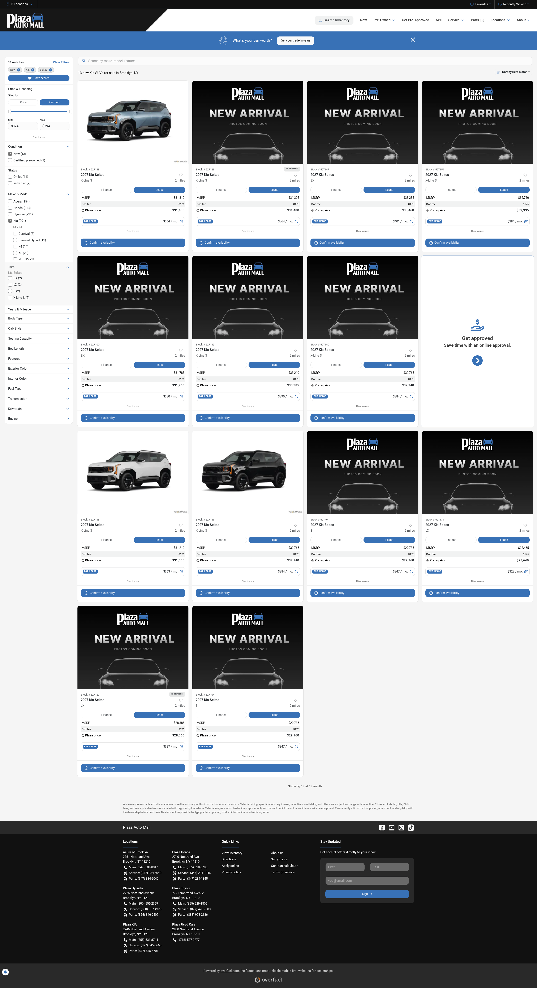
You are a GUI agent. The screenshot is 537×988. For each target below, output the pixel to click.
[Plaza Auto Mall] (25, 20)
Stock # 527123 (205, 169)
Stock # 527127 (90, 694)
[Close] (413, 40)
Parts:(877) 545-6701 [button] (143, 951)
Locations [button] (498, 20)
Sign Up (367, 894)
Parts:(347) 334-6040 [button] (143, 878)
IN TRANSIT (292, 168)
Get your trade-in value (295, 40)
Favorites (481, 4)
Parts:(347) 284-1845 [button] (193, 878)
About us (277, 853)
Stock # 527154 (434, 169)
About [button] (521, 20)
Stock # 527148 (90, 519)
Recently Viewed (514, 4)
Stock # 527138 (90, 169)
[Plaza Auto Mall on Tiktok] (409, 827)
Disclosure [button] (39, 137)
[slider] (8, 111)
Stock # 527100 (90, 344)
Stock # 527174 (434, 519)
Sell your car (279, 859)
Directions (229, 859)
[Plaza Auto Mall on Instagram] (399, 827)
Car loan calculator (284, 866)
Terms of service (283, 872)
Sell (439, 20)
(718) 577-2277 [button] (189, 940)
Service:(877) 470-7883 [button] (194, 909)
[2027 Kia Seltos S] (362, 472)
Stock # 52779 (319, 519)
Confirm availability (102, 242)
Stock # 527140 (319, 344)
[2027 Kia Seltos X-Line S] (133, 122)
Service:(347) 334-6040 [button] (145, 873)
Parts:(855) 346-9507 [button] (143, 915)
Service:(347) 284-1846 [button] (194, 873)
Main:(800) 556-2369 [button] (143, 903)
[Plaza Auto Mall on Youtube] (390, 827)
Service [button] (454, 20)
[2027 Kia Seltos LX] (477, 472)
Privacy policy (231, 872)
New (363, 20)
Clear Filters (61, 62)
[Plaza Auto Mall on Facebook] (380, 827)
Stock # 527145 (205, 519)
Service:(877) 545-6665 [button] (145, 945)
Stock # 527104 (205, 694)
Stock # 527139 (205, 344)
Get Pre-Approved (415, 20)
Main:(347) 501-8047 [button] (143, 867)
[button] (21, 4)
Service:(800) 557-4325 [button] (145, 909)
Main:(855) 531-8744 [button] (143, 940)
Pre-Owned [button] (382, 20)
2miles (180, 180)
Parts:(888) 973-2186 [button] (193, 915)
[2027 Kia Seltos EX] (362, 122)
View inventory (232, 853)
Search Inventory (336, 20)
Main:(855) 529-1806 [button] (192, 903)
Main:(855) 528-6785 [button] (192, 867)
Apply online (230, 866)
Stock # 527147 (319, 169)
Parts (475, 20)
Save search (41, 78)
